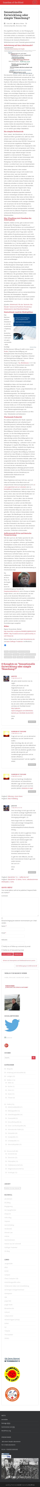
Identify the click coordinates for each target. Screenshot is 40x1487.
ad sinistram (8, 1199)
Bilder (9, 1083)
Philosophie (11, 1161)
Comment (4, 896)
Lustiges (9, 1076)
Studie (6, 351)
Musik (10, 1094)
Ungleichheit (8, 657)
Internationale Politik (14, 1129)
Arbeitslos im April (27, 788)
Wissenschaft (11, 1151)
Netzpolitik (11, 1133)
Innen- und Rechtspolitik (15, 1126)
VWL (14, 657)
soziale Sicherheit (30, 654)
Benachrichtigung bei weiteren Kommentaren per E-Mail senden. (19, 922)
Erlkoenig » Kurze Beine (15, 796)
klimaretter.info (9, 1308)
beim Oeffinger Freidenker (15, 641)
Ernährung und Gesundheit (15, 1072)
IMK (5, 1297)
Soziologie (11, 1172)
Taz (19, 363)
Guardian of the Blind (13, 2)
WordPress (31, 1485)
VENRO (6, 1338)
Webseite (4, 940)
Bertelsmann (25, 363)
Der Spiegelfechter (10, 1210)
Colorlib (19, 1485)
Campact (7, 1275)
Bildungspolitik (12, 1111)
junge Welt (7, 1301)
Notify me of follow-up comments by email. (17, 946)
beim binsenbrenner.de (27, 639)
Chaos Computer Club (11, 1278)
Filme (9, 1090)
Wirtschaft (20, 657)
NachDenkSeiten (9, 1240)
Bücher (10, 1086)
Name (4, 926)
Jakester (14, 676)
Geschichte (11, 1154)
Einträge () (5, 1423)
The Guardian (8, 1334)
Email (3, 933)
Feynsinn (7, 1221)
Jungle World (8, 1305)
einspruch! (7, 1214)
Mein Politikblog (13, 798)
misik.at (6, 1236)
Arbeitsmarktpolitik (9, 26)
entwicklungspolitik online (12, 1282)
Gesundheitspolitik (13, 1122)
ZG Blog (7, 1251)
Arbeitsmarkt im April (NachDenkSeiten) (16, 309)
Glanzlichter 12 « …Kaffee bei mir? (18, 877)
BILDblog (7, 1202)
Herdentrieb (8, 1229)
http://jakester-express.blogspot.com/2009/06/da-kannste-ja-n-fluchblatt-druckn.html (22, 710)
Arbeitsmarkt (13, 651)
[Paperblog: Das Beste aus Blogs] (6, 1456)
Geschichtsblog (9, 1225)
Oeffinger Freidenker (10, 1247)
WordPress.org (6, 1431)
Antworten (32, 721)
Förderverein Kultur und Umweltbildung (16, 1286)
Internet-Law (8, 1232)
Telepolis (7, 1331)
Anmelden (4, 1419)
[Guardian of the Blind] (8, 1037)
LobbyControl (8, 1316)
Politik (24, 26)
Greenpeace (8, 1293)
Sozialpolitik (11, 1137)
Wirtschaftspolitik (29, 657)
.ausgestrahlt (8, 1263)
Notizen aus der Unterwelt (12, 1244)
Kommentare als (8, 1427)
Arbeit (6, 651)
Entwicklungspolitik (14, 1114)
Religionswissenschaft (15, 1169)
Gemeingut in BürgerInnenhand (14, 1290)
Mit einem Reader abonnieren (11, 1441)
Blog (8, 1069)
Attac (6, 1267)
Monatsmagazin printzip (12, 1320)
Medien (9, 1080)
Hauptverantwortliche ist (11, 591)
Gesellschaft (8, 654)
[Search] (34, 1057)
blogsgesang (8, 1206)
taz (5, 1327)
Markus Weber (19, 23)
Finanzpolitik (12, 1118)
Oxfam (6, 1323)
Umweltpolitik (12, 1141)
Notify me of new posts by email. (13, 950)
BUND (6, 1271)
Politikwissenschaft (14, 1165)
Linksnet (7, 1312)
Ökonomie (19, 26)
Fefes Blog (7, 1217)
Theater (10, 1098)
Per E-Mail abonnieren (8, 1445)
